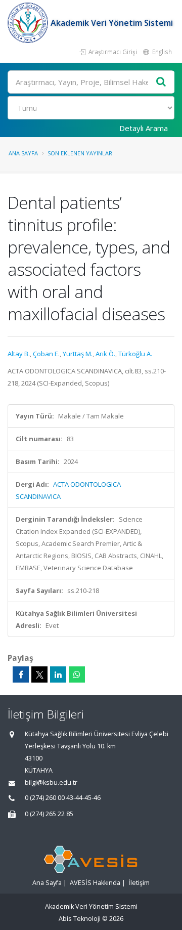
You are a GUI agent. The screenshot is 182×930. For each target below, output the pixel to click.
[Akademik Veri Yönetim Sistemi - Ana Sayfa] (29, 23)
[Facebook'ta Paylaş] (21, 674)
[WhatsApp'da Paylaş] (77, 674)
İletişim (139, 882)
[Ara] (161, 82)
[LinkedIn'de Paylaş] (58, 674)
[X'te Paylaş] (39, 674)
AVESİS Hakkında (95, 882)
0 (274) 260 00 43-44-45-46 (63, 797)
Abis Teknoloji (80, 918)
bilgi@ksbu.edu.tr (51, 782)
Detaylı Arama (143, 128)
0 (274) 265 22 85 (49, 814)
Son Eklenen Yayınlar (80, 153)
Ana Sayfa (23, 153)
